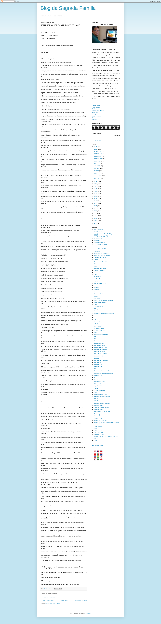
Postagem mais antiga (80, 600)
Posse (95, 392)
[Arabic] (98, 460)
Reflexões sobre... (99, 409)
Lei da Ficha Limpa (99, 328)
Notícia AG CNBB (99, 343)
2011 (95, 213)
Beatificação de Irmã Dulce (101, 253)
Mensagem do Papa (99, 330)
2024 (95, 181)
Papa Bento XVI (98, 386)
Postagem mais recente (47, 600)
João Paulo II (97, 324)
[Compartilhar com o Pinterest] (61, 588)
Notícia (96, 341)
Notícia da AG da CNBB (103, 234)
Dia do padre (97, 279)
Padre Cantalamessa (99, 381)
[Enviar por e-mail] (55, 588)
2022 (95, 186)
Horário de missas (99, 311)
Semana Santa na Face (100, 420)
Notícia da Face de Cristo (101, 360)
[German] (102, 452)
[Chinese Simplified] (102, 460)
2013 (95, 208)
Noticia (96, 339)
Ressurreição (97, 413)
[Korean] (95, 460)
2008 (95, 220)
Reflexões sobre (98, 405)
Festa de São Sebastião (100, 302)
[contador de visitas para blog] (106, 129)
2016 (95, 201)
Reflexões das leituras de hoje (102, 403)
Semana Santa (98, 418)
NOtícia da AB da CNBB (100, 347)
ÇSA (95, 272)
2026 (95, 146)
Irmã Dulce (97, 321)
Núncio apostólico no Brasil (101, 371)
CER (95, 264)
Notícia (98, 232)
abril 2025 (96, 171)
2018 (95, 196)
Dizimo (96, 281)
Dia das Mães (97, 276)
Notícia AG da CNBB (99, 345)
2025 (95, 149)
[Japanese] (102, 457)
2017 (95, 198)
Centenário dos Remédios (101, 261)
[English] (95, 452)
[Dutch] (102, 455)
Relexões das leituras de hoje (102, 411)
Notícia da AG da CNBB (100, 354)
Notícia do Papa (98, 366)
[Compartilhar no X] (58, 588)
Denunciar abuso (98, 445)
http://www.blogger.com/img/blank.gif (104, 313)
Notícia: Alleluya (101, 236)
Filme (95, 304)
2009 (95, 218)
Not (95, 336)
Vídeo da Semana (99, 434)
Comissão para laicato (100, 268)
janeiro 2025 (97, 178)
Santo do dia (97, 416)
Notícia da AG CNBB (99, 351)
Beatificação (97, 251)
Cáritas (96, 259)
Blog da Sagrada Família (68, 8)
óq (94, 377)
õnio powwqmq (98, 375)
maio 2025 (97, 168)
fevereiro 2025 (98, 176)
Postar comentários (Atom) (52, 603)
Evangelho (97, 291)
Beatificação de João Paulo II (102, 255)
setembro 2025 (98, 158)
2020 (95, 191)
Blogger (88, 613)
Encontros (96, 289)
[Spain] (95, 455)
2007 (95, 223)
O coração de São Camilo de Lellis (103, 373)
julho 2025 (97, 163)
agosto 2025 (97, 161)
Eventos (96, 296)
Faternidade (97, 298)
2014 (95, 206)
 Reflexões (98, 229)
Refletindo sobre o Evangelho (102, 396)
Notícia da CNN (98, 358)
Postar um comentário (49, 597)
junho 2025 (97, 166)
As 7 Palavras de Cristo (100, 244)
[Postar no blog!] (56, 588)
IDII (95, 319)
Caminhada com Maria (100, 257)
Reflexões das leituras (100, 401)
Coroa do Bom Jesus (99, 270)
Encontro (96, 287)
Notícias (96, 369)
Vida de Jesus (98, 430)
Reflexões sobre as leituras (101, 407)
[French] (98, 452)
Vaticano (96, 428)
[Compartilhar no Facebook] (59, 588)
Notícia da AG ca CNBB (100, 349)
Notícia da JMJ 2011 (99, 362)
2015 (95, 203)
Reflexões (96, 399)
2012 (95, 211)
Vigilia (95, 440)
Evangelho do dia (98, 294)
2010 (95, 215)
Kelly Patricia (97, 326)
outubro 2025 (97, 156)
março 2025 (97, 173)
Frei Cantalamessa (99, 306)
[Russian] (95, 457)
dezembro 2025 (98, 151)
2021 (95, 188)
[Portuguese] (98, 457)
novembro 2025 (98, 153)
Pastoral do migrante (99, 390)
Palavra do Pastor (99, 384)
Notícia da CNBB (98, 356)
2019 (95, 193)
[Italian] (98, 455)
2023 (95, 183)
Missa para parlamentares (101, 334)
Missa (95, 332)
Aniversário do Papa (99, 242)
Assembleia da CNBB (100, 249)
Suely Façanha (98, 426)
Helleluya (96, 309)
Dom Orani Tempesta (99, 283)
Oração (96, 379)
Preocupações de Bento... (101, 394)
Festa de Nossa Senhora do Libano (103, 300)
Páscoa (96, 388)
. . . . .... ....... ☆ (98, 238)
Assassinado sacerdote (100, 246)
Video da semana (98, 432)
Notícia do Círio (98, 364)
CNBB (95, 266)
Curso (95, 274)
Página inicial (64, 600)
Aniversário (97, 240)
